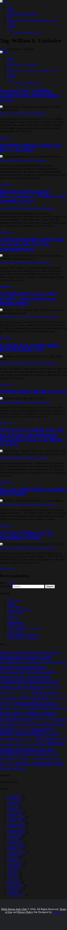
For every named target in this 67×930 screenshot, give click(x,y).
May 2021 (12, 876)
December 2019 (15, 894)
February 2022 (15, 860)
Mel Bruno (23, 733)
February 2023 (15, 841)
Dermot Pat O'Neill (30, 702)
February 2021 (15, 885)
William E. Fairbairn (31, 758)
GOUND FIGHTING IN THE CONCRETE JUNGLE (26, 534)
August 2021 (14, 866)
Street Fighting (24, 749)
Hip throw (23, 718)
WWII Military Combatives (22, 634)
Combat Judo (14, 606)
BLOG (11, 603)
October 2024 (14, 820)
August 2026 (14, 795)
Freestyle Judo (15, 612)
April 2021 (13, 879)
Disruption (17, 708)
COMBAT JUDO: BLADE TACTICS (33, 391)
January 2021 (14, 888)
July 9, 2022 (6, 401)
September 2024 (16, 823)
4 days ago (6, 159)
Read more (6, 137)
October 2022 (14, 848)
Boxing (36, 686)
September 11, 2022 (11, 362)
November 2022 (16, 845)
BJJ (25, 686)
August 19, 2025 (9, 207)
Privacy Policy (25, 912)
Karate (5, 728)
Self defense (46, 737)
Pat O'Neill (30, 738)
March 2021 (13, 882)
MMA (36, 733)
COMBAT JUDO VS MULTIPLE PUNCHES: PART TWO (29, 347)
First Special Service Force (44, 707)
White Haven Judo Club (14, 909)
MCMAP (7, 733)
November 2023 (16, 829)
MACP (50, 729)
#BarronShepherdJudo (18, 652)
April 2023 (13, 838)
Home (3, 49)
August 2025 (14, 801)
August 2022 (14, 854)
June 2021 (12, 873)
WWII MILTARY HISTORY (23, 637)
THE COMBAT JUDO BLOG (24, 628)
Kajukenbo (13, 618)
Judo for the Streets (27, 723)
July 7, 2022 (6, 457)
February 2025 (15, 810)
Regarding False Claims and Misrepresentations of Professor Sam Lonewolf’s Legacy (32, 195)
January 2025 (14, 814)
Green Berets (10, 713)
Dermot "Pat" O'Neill (18, 609)
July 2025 (12, 804)
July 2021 (12, 869)
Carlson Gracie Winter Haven (19, 693)
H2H (25, 713)
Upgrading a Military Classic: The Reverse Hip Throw (30, 146)
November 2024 (16, 817)
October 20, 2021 (9, 547)
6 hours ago (6, 113)
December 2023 (15, 826)
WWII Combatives (34, 762)
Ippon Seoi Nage (42, 718)
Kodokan (37, 728)
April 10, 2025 (8, 261)
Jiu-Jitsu (59, 718)
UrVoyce (57, 912)
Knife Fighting (21, 729)
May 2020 (12, 891)
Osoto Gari (16, 738)
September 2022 (16, 851)
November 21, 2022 (11, 316)
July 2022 (12, 857)
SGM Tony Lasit (16, 625)
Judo (9, 615)
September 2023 (16, 832)
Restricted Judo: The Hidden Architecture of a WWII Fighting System (29, 95)
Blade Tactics (14, 600)
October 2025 (14, 798)
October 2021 (14, 863)
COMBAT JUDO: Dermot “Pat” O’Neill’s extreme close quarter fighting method (29, 298)
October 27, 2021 (9, 503)
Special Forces (26, 743)
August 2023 (14, 835)
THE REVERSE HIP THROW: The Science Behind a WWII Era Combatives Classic (32, 244)
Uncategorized (15, 631)
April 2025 (13, 807)
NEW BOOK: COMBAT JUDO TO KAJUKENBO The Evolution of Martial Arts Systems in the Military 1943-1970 (32, 437)
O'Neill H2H (50, 733)
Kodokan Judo (15, 621)
